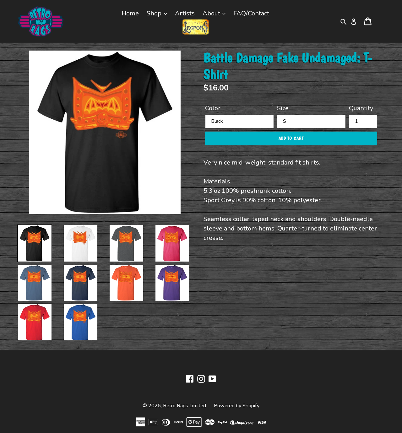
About (212, 13)
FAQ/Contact (251, 13)
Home (130, 13)
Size (283, 108)
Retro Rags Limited (184, 405)
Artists (185, 13)
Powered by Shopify (236, 405)
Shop (155, 13)
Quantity (361, 108)
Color (212, 108)
